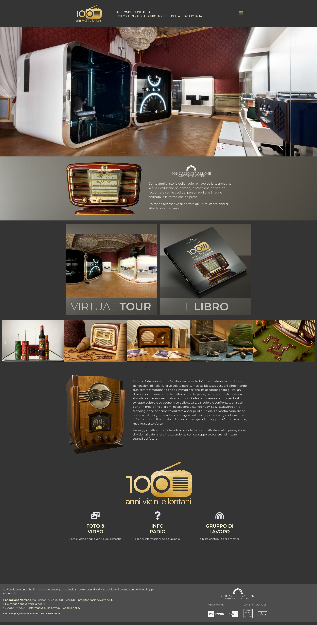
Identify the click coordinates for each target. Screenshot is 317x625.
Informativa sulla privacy (44, 607)
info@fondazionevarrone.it (94, 600)
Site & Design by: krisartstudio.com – (21, 613)
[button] (5, 343)
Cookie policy (71, 607)
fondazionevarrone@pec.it (27, 603)
